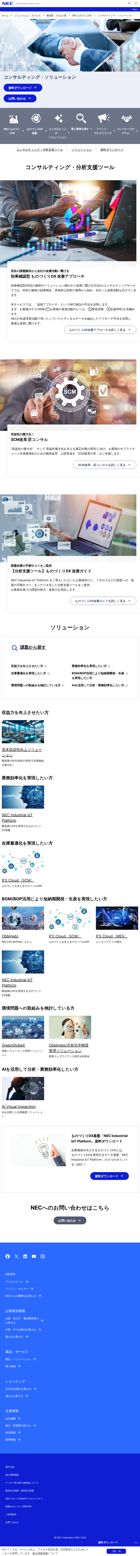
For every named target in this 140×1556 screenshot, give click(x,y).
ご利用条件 (10, 1514)
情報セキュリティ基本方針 (18, 1506)
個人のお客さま (14, 1336)
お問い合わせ (17, 98)
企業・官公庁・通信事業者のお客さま (22, 1320)
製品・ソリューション (18, 1359)
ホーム (5, 15)
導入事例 (10, 1366)
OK (114, 1551)
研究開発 (10, 1432)
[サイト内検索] (129, 3)
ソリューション (81, 149)
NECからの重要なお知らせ (20, 1295)
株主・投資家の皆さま (18, 1425)
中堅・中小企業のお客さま (20, 1329)
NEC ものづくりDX (82, 15)
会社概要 (10, 1418)
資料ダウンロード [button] (108, 1542)
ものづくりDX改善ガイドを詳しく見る (100, 601)
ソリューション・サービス (27, 15)
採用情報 (10, 1439)
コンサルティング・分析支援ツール (39, 149)
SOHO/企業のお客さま (18, 1388)
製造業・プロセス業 (56, 15)
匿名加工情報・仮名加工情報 (19, 1490)
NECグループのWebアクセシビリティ (24, 1498)
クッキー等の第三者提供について (21, 1482)
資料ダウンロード (20, 88)
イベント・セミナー (16, 1288)
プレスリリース (14, 1281)
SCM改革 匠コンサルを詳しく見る (102, 465)
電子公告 (9, 1467)
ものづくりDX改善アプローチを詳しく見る (97, 330)
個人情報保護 (40, 1553)
